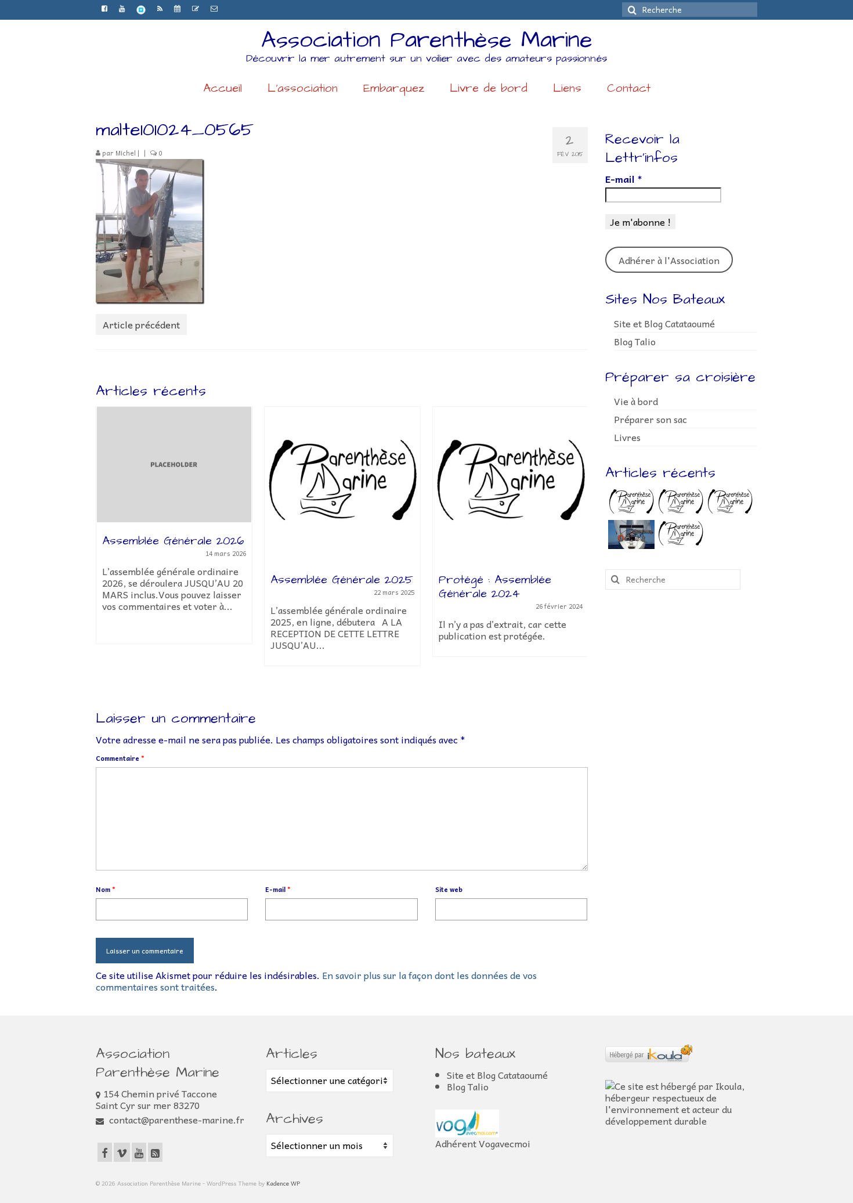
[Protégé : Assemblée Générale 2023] (728, 502)
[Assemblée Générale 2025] (342, 484)
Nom (105, 889)
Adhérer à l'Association (669, 260)
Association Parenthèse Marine (426, 40)
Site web (448, 889)
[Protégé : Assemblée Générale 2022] (679, 534)
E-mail (278, 889)
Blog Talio (635, 341)
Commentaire (120, 758)
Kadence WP (283, 1183)
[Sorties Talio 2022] (630, 534)
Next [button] (578, 548)
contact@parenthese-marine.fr (175, 1119)
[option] (174, 531)
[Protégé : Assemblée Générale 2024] (510, 484)
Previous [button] (106, 548)
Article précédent (141, 324)
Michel (125, 153)
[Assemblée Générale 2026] (174, 465)
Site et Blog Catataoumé (664, 323)
